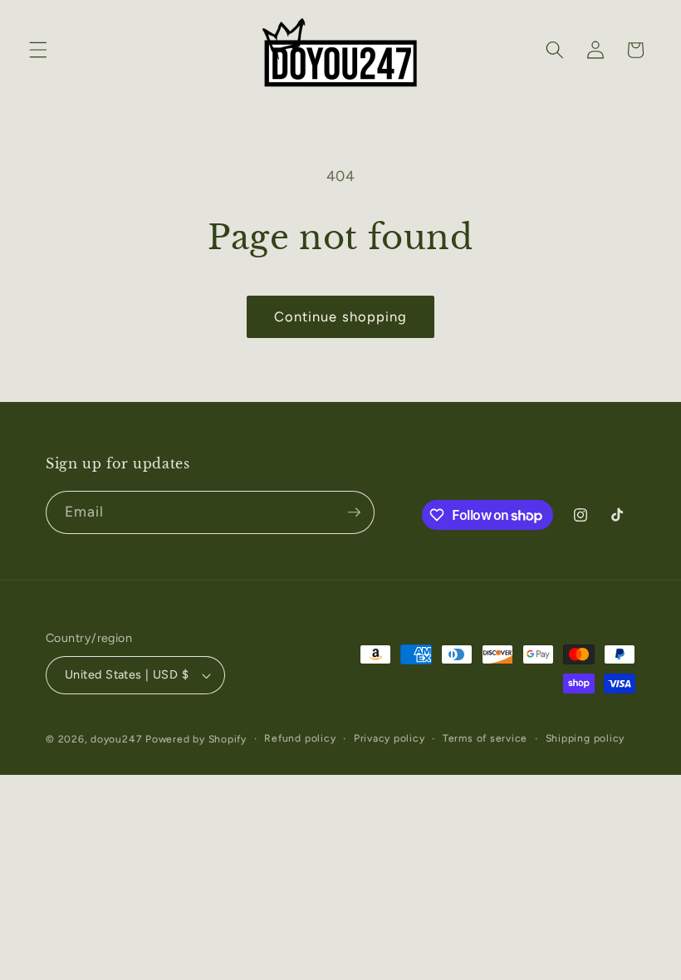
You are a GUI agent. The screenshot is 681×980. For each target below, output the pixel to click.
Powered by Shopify (196, 739)
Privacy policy (389, 738)
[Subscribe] (354, 512)
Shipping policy (585, 738)
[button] (38, 50)
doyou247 (116, 739)
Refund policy (300, 738)
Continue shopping (341, 316)
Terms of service (485, 738)
